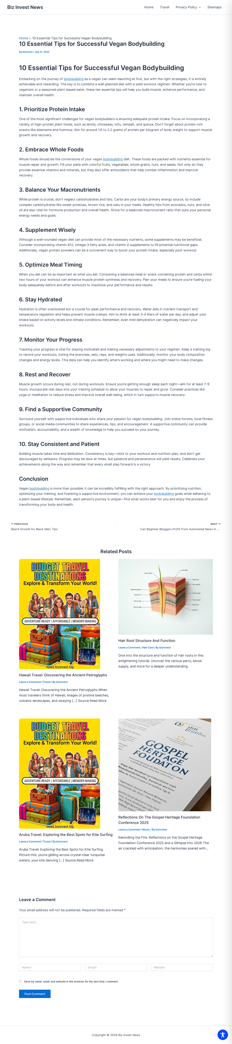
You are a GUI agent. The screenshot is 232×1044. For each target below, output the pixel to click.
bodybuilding (74, 79)
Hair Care (148, 647)
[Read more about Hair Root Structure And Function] (165, 596)
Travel (164, 7)
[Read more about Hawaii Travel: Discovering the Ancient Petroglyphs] (59, 614)
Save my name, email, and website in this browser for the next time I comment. (71, 981)
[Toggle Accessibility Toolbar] (222, 1034)
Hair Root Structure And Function (146, 640)
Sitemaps (214, 7)
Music (146, 829)
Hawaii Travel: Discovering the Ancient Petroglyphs (63, 675)
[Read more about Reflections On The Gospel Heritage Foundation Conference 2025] (164, 765)
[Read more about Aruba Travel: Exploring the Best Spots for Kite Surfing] (59, 773)
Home (148, 7)
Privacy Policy (186, 7)
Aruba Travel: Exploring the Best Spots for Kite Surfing (66, 834)
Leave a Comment (30, 681)
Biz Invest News (25, 7)
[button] (199, 7)
